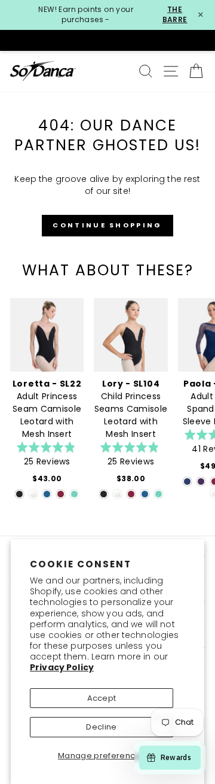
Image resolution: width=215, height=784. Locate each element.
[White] (33, 494)
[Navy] (187, 481)
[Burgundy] (60, 494)
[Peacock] (46, 494)
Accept (101, 698)
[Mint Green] (74, 494)
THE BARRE (175, 15)
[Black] (19, 494)
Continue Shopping (107, 225)
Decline (101, 727)
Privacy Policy (62, 667)
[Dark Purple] (200, 481)
